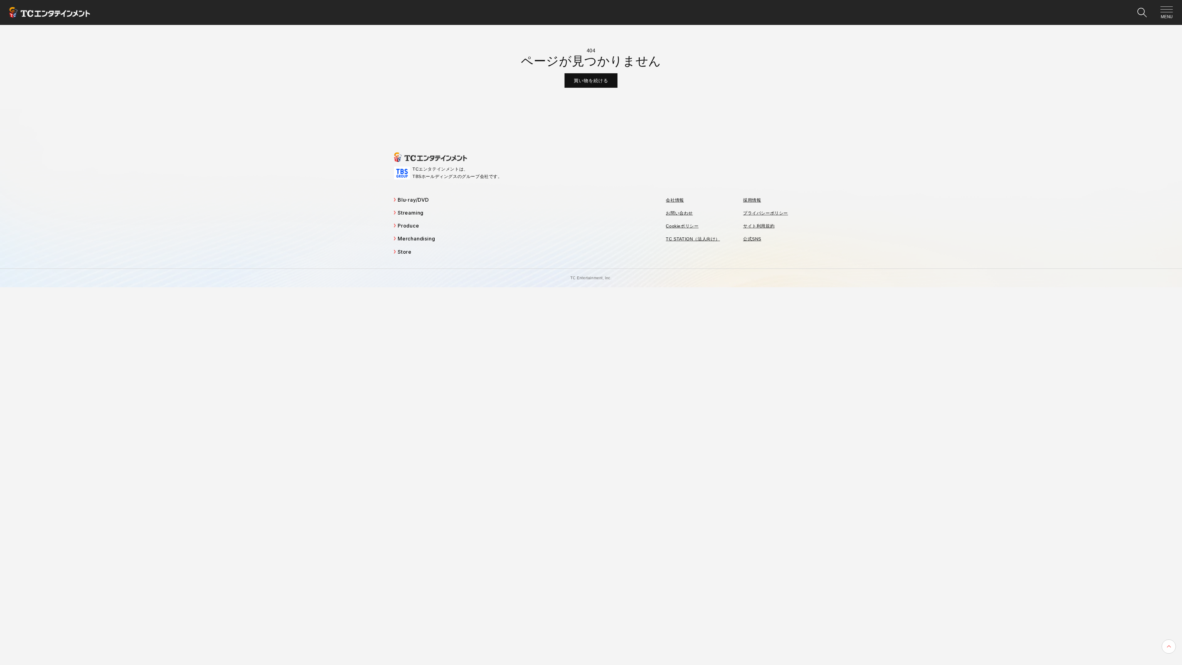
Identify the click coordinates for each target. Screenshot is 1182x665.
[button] (1142, 12)
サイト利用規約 (758, 226)
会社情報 (675, 200)
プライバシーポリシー (765, 213)
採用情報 (752, 200)
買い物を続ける (591, 80)
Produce (408, 226)
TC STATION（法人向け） (693, 238)
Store (405, 252)
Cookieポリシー (682, 226)
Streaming (411, 213)
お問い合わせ (679, 213)
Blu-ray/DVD (413, 200)
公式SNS (752, 238)
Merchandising (416, 239)
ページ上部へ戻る (1169, 646)
